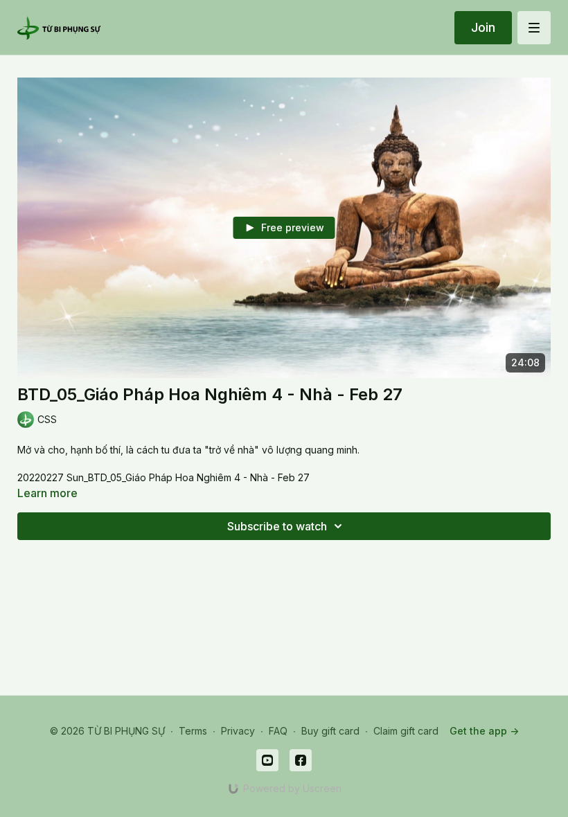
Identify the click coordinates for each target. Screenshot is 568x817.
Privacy (238, 731)
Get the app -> (484, 731)
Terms (193, 731)
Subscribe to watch (277, 526)
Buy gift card (330, 731)
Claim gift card (405, 731)
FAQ (278, 731)
